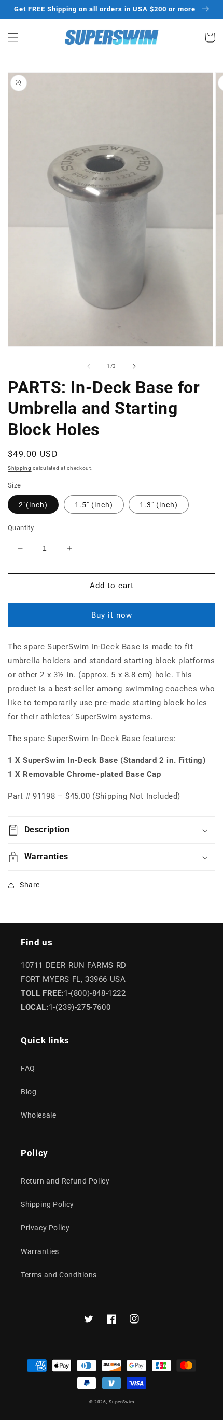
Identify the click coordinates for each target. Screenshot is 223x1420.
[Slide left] (88, 366)
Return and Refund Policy (65, 1181)
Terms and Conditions (59, 1275)
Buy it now (111, 615)
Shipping (20, 468)
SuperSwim (121, 1401)
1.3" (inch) (159, 504)
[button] (13, 37)
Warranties (40, 1251)
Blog (28, 1092)
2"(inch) (33, 504)
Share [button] (30, 885)
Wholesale (38, 1115)
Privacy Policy (45, 1227)
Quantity (21, 528)
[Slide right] (134, 366)
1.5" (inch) (94, 504)
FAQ (28, 1068)
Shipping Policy (47, 1204)
